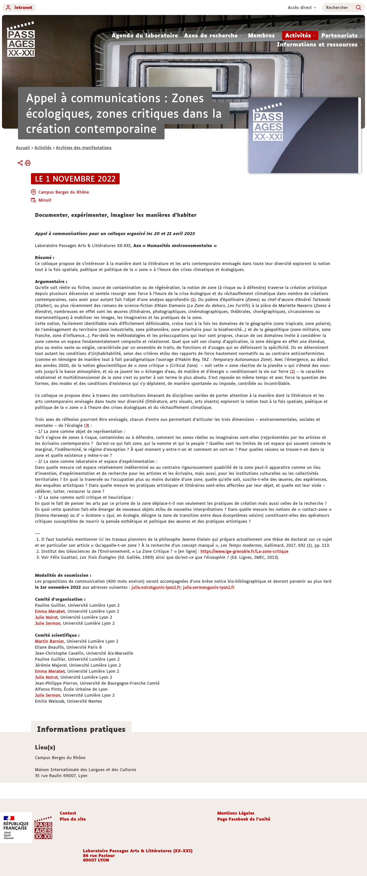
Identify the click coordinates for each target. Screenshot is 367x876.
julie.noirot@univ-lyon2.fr (156, 587)
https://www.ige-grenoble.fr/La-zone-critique (244, 551)
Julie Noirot (46, 617)
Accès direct (300, 7)
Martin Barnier (49, 641)
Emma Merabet (50, 611)
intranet (23, 7)
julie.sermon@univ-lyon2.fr (209, 587)
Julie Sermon (47, 623)
